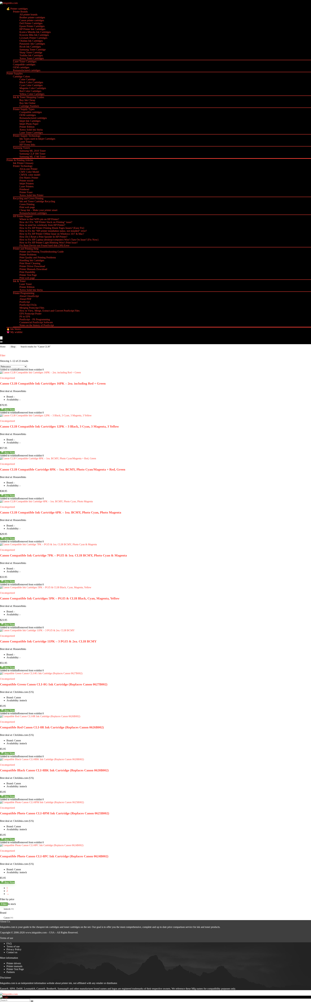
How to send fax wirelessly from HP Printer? (42, 225)
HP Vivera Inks (27, 144)
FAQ (9, 943)
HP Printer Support (22, 216)
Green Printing (27, 204)
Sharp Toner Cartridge (30, 52)
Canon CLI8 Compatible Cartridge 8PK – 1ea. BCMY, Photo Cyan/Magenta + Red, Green (62, 469)
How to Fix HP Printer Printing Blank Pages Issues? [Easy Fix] (51, 228)
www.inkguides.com (36, 932)
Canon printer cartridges (31, 20)
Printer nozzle (26, 180)
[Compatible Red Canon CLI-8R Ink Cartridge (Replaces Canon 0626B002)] (40, 716)
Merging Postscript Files (31, 307)
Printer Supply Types (24, 109)
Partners (10, 972)
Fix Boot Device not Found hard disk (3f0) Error (44, 245)
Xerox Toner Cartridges (31, 58)
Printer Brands (20, 11)
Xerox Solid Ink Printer (31, 195)
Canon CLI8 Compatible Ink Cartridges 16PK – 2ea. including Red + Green (53, 383)
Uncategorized (7, 378)
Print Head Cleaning (29, 263)
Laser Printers (26, 186)
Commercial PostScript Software (36, 322)
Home (3, 346)
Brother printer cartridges (32, 17)
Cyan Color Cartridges (31, 85)
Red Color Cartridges (30, 91)
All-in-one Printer (28, 169)
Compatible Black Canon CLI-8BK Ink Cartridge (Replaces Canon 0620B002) (54, 770)
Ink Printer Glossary (23, 163)
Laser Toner (25, 141)
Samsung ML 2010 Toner (32, 150)
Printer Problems (27, 254)
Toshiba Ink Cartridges (31, 55)
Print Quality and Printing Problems (37, 257)
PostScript (24, 302)
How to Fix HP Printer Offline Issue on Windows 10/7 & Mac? (51, 233)
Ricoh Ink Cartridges (30, 46)
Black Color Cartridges (31, 82)
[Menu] (1, 338)
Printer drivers (13, 963)
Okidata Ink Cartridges (31, 40)
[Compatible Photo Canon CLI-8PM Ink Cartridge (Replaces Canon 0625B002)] (42, 802)
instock (7, 909)
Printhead (24, 189)
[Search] (1, 341)
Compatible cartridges (24, 64)
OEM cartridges (21, 67)
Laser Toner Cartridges (24, 61)
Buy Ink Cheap (27, 100)
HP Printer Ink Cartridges (32, 29)
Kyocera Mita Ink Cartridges (34, 35)
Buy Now (9, 409)
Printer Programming (23, 293)
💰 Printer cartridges (17, 8)
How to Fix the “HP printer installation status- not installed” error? (53, 230)
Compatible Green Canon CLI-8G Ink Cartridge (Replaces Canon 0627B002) (53, 684)
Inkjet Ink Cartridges (29, 121)
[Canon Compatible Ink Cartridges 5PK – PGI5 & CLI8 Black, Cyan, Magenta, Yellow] (45, 587)
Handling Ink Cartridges (31, 260)
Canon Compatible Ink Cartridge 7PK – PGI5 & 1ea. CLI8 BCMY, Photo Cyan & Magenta (63, 555)
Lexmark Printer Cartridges (33, 37)
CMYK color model (29, 174)
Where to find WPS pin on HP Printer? (39, 219)
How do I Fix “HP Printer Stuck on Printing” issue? (45, 222)
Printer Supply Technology (26, 135)
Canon (7, 918)
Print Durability (27, 272)
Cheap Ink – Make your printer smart (38, 210)
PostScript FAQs (28, 304)
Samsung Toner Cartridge (32, 49)
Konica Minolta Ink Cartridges (35, 32)
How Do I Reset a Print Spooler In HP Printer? (43, 236)
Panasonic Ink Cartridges (32, 43)
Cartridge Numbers (29, 106)
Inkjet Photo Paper (28, 123)
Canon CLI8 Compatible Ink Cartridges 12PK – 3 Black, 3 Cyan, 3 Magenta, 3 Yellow (59, 426)
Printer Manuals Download (33, 269)
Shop (13, 346)
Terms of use (13, 946)
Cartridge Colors (21, 76)
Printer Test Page (28, 275)
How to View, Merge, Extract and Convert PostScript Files (49, 310)
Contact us (11, 952)
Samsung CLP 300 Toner (32, 153)
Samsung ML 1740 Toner (32, 156)
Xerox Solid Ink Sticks (31, 129)
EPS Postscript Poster (30, 313)
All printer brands (28, 14)
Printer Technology (23, 166)
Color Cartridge (27, 79)
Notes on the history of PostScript (36, 325)
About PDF (25, 299)
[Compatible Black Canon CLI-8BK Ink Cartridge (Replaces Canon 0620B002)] (42, 759)
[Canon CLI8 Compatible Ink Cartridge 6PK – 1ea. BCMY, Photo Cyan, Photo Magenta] (46, 501)
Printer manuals (14, 966)
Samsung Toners (21, 147)
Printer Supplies (14, 73)
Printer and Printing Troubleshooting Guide (41, 251)
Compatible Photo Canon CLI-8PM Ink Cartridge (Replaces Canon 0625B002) (54, 813)
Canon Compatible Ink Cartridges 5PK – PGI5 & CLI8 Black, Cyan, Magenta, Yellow (59, 598)
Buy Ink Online (27, 103)
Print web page (27, 207)
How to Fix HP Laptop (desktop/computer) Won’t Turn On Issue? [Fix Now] (58, 239)
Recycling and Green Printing (28, 198)
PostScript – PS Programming (34, 319)
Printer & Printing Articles (19, 160)
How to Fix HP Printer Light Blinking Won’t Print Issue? (48, 242)
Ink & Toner (19, 281)
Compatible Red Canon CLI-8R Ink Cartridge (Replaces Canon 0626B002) (52, 727)
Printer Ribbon (27, 126)
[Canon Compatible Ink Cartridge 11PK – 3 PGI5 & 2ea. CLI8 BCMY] (37, 630)
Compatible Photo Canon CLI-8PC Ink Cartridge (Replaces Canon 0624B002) (54, 856)
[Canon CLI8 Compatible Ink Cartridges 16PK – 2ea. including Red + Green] (40, 372)
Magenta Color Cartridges (32, 88)
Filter (4, 904)
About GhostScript (29, 296)
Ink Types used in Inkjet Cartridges (37, 138)
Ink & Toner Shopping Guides (28, 97)
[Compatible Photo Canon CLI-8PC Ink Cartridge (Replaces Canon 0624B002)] (41, 845)
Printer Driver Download (32, 266)
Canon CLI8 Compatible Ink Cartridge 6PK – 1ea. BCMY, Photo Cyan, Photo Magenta (60, 512)
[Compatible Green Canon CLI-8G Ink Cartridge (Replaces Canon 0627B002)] (41, 673)
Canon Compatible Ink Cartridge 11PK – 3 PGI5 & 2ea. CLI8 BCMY (48, 641)
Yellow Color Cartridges (31, 94)
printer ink (66, 983)
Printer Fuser (26, 192)
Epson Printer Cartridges (32, 26)
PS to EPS (24, 316)
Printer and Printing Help (26, 248)
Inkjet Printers (26, 183)
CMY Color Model (29, 171)
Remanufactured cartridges (26, 70)
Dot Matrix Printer (28, 177)
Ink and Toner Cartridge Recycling (37, 201)
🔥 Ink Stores (13, 329)
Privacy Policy (13, 949)
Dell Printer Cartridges (30, 23)
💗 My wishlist (14, 332)
